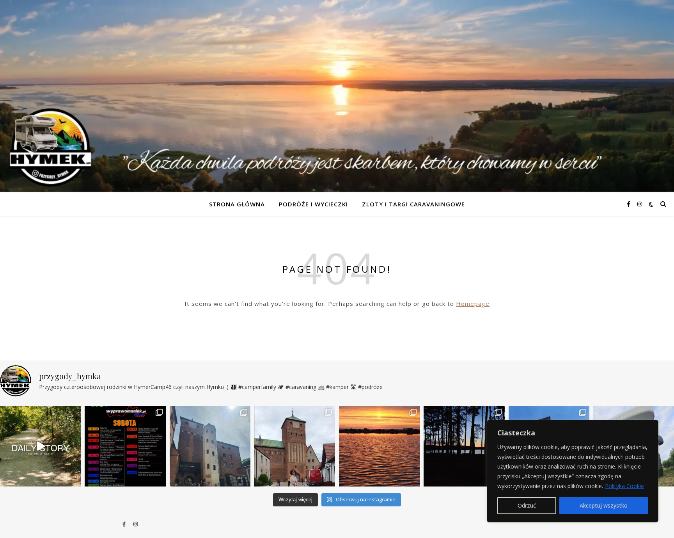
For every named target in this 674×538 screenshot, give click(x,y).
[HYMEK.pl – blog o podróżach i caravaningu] (337, 96)
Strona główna (237, 204)
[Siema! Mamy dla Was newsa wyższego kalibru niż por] (125, 446)
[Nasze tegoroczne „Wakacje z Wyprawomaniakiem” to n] (294, 446)
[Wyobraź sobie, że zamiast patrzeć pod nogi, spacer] (40, 446)
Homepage (473, 303)
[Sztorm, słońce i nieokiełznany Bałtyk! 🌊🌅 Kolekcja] (379, 446)
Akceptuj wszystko (604, 505)
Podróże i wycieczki (313, 204)
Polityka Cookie (624, 486)
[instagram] (639, 204)
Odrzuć (527, 505)
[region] (572, 471)
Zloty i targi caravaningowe (413, 204)
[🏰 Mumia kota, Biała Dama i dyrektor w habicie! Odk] (210, 446)
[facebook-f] (629, 204)
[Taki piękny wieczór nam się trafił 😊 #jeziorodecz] (464, 446)
